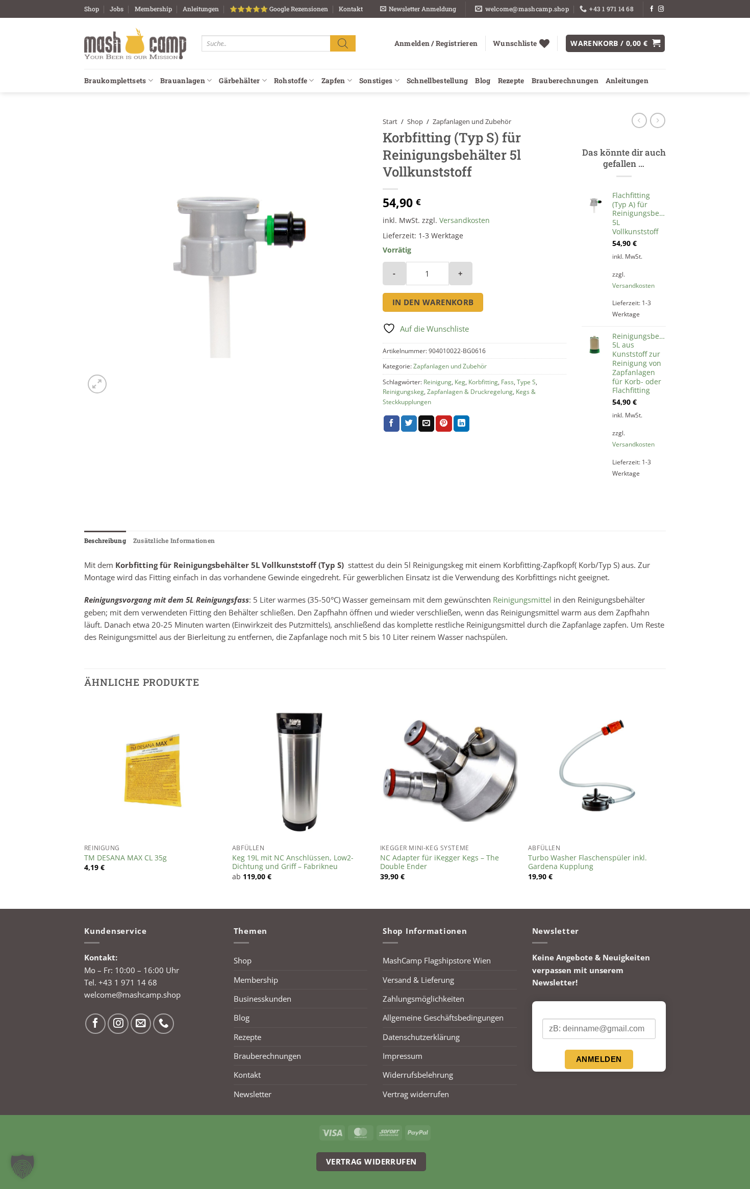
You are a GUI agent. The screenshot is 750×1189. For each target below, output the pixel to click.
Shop (91, 9)
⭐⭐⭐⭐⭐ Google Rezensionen (279, 9)
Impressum (402, 1056)
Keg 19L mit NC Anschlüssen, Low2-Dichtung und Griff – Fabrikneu (293, 862)
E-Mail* (554, 1010)
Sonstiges (375, 80)
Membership (153, 9)
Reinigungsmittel (522, 599)
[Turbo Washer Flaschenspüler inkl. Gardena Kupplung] (597, 770)
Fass (507, 382)
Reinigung (437, 382)
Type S (526, 382)
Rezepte (511, 80)
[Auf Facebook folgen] (652, 9)
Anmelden (599, 1059)
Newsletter (252, 1094)
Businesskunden (262, 999)
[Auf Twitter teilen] (409, 423)
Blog (482, 80)
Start (390, 121)
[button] (418, 9)
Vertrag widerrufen (416, 1094)
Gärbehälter (239, 80)
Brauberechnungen (565, 80)
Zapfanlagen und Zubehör (472, 121)
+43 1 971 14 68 (127, 982)
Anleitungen (201, 9)
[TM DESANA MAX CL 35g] (153, 770)
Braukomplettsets (115, 80)
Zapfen (333, 80)
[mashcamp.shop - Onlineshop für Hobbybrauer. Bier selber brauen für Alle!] (135, 43)
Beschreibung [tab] (105, 540)
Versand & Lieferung (418, 980)
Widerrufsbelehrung (418, 1075)
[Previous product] (657, 120)
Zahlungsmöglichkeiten (423, 999)
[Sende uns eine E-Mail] (141, 1023)
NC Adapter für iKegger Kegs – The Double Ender (439, 862)
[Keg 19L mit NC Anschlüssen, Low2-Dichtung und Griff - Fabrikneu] (301, 770)
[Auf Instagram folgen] (661, 9)
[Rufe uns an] (163, 1023)
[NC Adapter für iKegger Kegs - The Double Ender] (449, 770)
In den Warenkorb (433, 302)
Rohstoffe (290, 80)
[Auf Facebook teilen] (391, 423)
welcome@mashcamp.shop (132, 994)
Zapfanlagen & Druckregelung (470, 391)
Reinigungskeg (403, 391)
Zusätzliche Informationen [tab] (174, 540)
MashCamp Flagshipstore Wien (437, 960)
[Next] (665, 804)
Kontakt (351, 9)
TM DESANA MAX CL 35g (125, 857)
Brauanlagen (182, 80)
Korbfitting (483, 382)
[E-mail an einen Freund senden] (426, 423)
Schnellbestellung (437, 80)
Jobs (116, 9)
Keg (460, 382)
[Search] (343, 43)
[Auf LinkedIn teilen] (461, 423)
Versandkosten (464, 220)
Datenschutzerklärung (421, 1037)
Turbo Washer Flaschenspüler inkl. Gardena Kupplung (587, 862)
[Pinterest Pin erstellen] (444, 423)
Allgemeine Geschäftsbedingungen (443, 1017)
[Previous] (84, 804)
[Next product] (639, 120)
